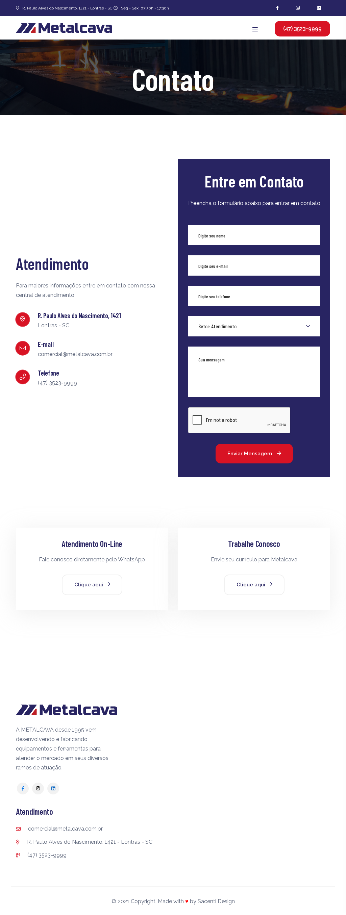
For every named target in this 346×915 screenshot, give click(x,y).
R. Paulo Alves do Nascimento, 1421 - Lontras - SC (89, 842)
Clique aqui (88, 585)
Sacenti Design (216, 901)
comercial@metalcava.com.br (65, 828)
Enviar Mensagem (250, 454)
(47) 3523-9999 (46, 855)
